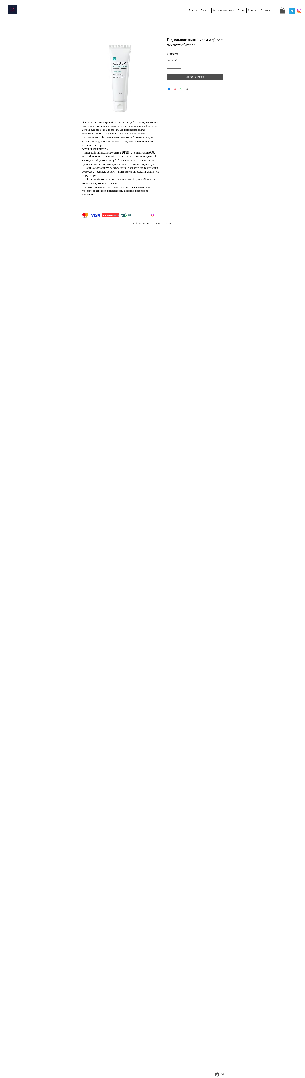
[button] (282, 10)
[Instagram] (299, 11)
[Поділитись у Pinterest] (175, 89)
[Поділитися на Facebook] (169, 89)
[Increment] (179, 65)
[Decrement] (169, 65)
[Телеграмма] (292, 11)
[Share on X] (187, 89)
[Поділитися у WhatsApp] (181, 89)
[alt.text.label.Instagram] (152, 215)
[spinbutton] (174, 65)
